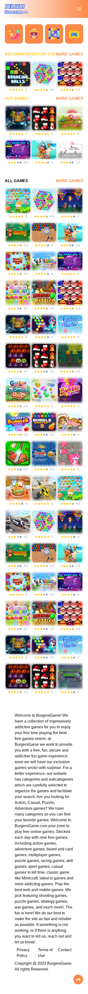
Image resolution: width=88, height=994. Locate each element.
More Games (69, 54)
